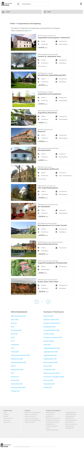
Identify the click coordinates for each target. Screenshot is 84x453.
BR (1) (12, 327)
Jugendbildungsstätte (52, 430)
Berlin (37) (14, 323)
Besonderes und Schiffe (53, 418)
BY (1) (12, 341)
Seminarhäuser (69, 426)
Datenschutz (7, 422)
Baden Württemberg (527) (18, 316)
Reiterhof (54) (48, 366)
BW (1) (12, 337)
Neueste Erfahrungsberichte (33, 420)
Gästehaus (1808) (49, 341)
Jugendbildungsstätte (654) (52, 348)
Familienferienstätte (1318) (51, 330)
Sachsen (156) (15, 380)
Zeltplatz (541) (48, 387)
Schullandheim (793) (49, 369)
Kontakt (6, 416)
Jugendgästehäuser (71, 412)
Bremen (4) (14, 334)
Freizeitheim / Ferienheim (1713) (53, 337)
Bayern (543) (14, 319)
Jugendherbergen (70, 414)
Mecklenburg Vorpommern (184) (20, 355)
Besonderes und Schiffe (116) (52, 323)
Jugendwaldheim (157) (50, 359)
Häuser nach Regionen (31, 414)
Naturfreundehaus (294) (50, 362)
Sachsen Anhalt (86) (17, 384)
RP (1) (12, 373)
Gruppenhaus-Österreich (53, 420)
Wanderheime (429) (49, 384)
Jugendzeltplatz (70, 416)
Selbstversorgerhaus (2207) (52, 373)
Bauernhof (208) (48, 316)
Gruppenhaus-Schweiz (52, 422)
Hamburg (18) (15, 344)
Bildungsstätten (50, 412)
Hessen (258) (15, 352)
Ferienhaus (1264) (49, 334)
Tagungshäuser (69, 428)
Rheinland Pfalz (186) (17, 369)
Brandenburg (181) (16, 330)
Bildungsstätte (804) (50, 327)
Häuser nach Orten (30, 416)
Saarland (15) (14, 377)
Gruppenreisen (50, 424)
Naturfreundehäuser (71, 420)
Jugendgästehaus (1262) (51, 352)
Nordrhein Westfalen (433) (18, 362)
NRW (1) (13, 366)
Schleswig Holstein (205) (18, 387)
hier (30, 30)
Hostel (48, 428)
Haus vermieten (8, 418)
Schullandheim (69, 422)
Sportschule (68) (48, 380)
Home (5, 412)
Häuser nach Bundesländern (33, 412)
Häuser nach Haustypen (31, 418)
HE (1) (12, 348)
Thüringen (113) (15, 391)
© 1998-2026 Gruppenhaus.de (35, 446)
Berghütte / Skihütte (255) (51, 319)
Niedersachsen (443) (17, 359)
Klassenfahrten (69, 418)
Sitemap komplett (30, 422)
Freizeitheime (50, 414)
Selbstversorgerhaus (71, 424)
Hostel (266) (47, 344)
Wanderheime (50, 416)
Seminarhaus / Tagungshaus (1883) (54, 377)
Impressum (7, 420)
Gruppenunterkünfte (51, 426)
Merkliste (6, 414)
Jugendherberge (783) (50, 355)
